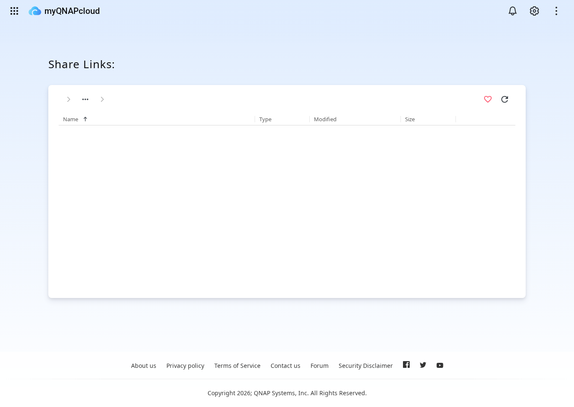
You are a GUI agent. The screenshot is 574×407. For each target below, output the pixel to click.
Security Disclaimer (366, 366)
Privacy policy (185, 366)
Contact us (285, 366)
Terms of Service (237, 366)
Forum (320, 366)
